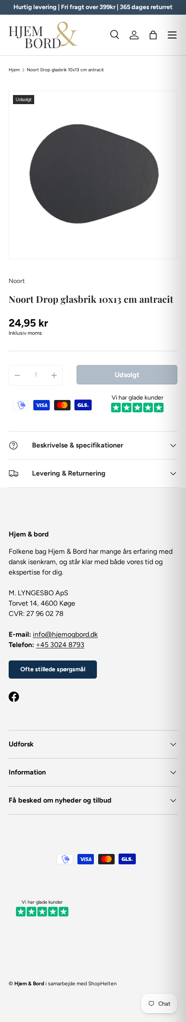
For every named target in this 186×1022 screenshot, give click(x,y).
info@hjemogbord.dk (65, 634)
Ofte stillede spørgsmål (52, 669)
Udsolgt (127, 375)
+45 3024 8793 (60, 645)
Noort (17, 281)
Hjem (14, 70)
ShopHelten (102, 984)
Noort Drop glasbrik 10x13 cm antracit (65, 70)
